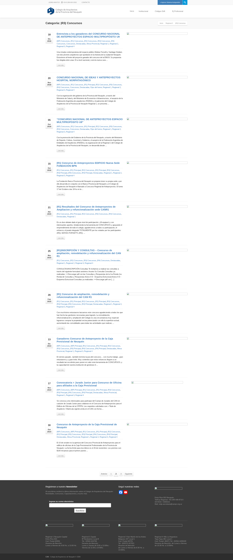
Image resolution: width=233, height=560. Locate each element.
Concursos (70, 44)
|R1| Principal (89, 85)
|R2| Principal (100, 170)
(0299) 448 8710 (54, 2)
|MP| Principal (76, 346)
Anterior (104, 474)
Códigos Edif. (160, 11)
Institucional (143, 11)
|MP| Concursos (63, 41)
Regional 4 (70, 46)
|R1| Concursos (77, 41)
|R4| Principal (87, 173)
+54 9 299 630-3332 (70, 2)
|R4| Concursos (63, 87)
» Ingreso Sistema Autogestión (170, 2)
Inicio (132, 11)
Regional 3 (61, 46)
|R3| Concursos (104, 41)
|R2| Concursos (90, 41)
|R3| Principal (62, 173)
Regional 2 (114, 44)
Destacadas (81, 44)
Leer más (61, 65)
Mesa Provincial (93, 44)
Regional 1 (104, 44)
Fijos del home (96, 87)
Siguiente (128, 474)
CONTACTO (85, 2)
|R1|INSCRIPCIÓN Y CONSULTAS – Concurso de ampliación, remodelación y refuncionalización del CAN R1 (89, 253)
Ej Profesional (177, 11)
